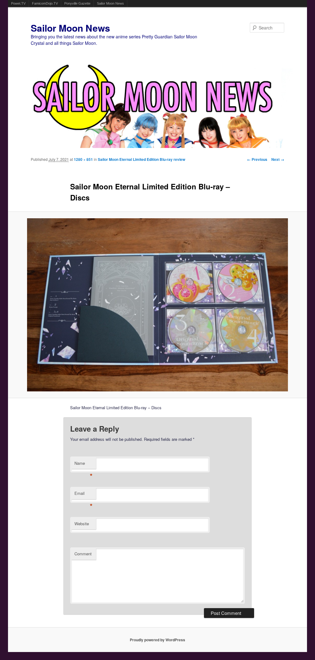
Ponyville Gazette (77, 3)
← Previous (257, 159)
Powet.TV (18, 3)
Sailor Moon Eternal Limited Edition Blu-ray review (141, 159)
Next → (277, 159)
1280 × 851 (83, 159)
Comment (83, 554)
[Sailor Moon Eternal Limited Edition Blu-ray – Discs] (158, 304)
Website (81, 523)
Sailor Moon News (110, 3)
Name (83, 464)
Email (83, 494)
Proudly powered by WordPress (157, 640)
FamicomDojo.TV (45, 3)
